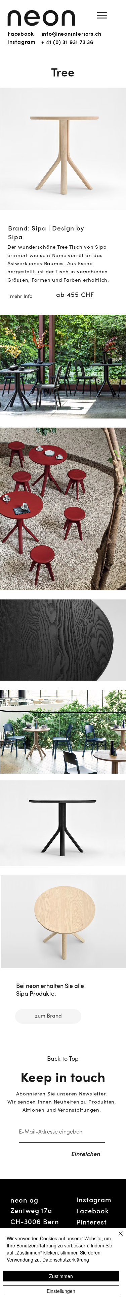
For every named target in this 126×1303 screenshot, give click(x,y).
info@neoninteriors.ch (71, 34)
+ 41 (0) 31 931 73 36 (67, 42)
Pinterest (91, 1222)
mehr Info (21, 296)
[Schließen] (117, 1238)
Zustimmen (61, 1276)
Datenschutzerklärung (65, 1259)
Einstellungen (61, 1291)
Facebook (21, 34)
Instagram (21, 42)
